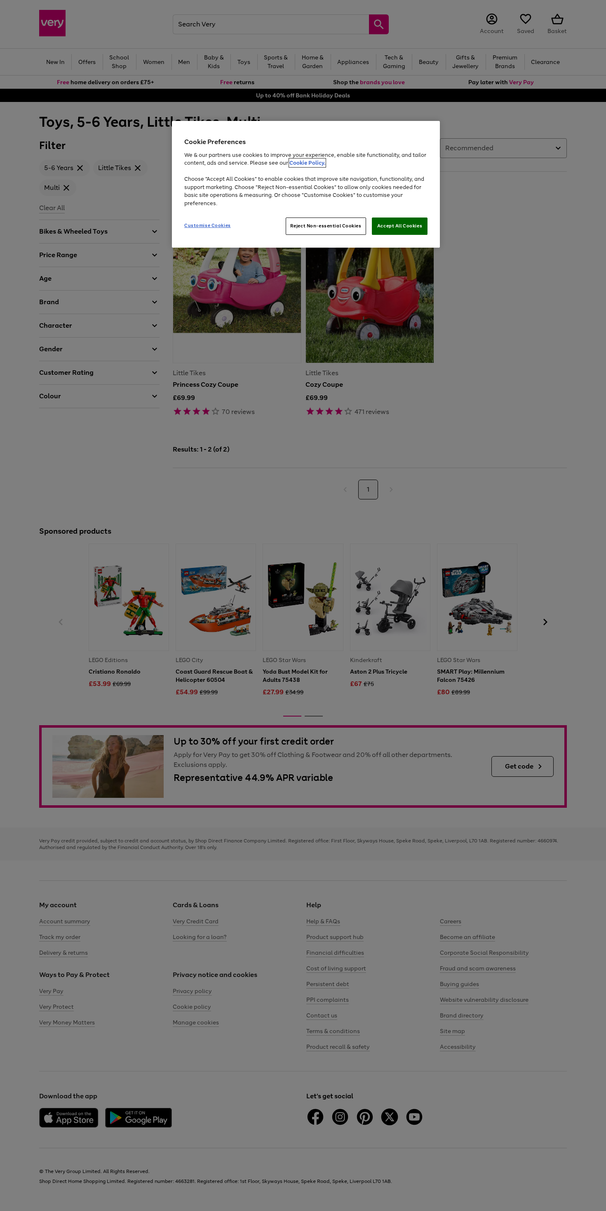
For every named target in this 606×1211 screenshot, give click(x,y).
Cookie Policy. (307, 163)
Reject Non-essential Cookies (326, 225)
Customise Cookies (207, 225)
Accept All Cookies (399, 225)
